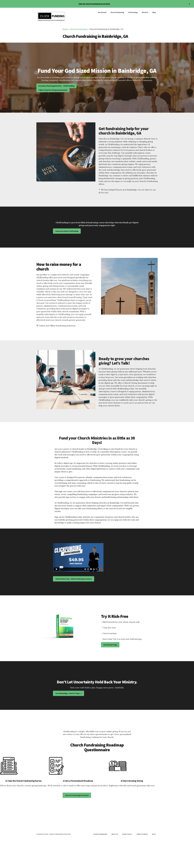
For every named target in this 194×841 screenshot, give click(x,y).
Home (65, 29)
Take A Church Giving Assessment (52, 90)
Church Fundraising (79, 29)
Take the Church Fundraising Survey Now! (94, 4)
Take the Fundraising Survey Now (77, 795)
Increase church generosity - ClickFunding (56, 86)
